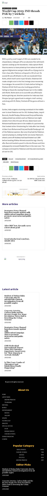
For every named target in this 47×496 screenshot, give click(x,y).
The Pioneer (8, 18)
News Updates (7, 8)
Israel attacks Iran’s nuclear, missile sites (17, 240)
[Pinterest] (26, 23)
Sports (14, 8)
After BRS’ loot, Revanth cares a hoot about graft (17, 227)
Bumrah (11, 159)
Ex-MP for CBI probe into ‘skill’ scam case (36, 179)
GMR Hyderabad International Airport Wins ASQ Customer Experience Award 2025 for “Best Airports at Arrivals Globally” (14, 350)
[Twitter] (21, 23)
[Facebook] (16, 23)
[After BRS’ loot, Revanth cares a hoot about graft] (38, 229)
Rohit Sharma (14, 162)
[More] (36, 23)
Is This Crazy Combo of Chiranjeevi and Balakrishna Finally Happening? (14, 365)
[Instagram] (29, 383)
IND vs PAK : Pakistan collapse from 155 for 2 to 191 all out (12, 180)
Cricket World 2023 (20, 159)
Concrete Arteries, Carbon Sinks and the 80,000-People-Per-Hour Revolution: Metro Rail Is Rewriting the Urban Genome (15, 315)
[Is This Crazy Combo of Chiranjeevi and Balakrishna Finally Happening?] (33, 365)
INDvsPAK (6, 162)
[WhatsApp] (11, 23)
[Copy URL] (31, 23)
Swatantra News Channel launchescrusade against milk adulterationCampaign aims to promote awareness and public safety (17, 214)
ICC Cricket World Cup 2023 (35, 159)
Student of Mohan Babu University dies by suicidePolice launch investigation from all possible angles (14, 299)
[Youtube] (40, 383)
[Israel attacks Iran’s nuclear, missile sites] (38, 243)
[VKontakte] (36, 383)
